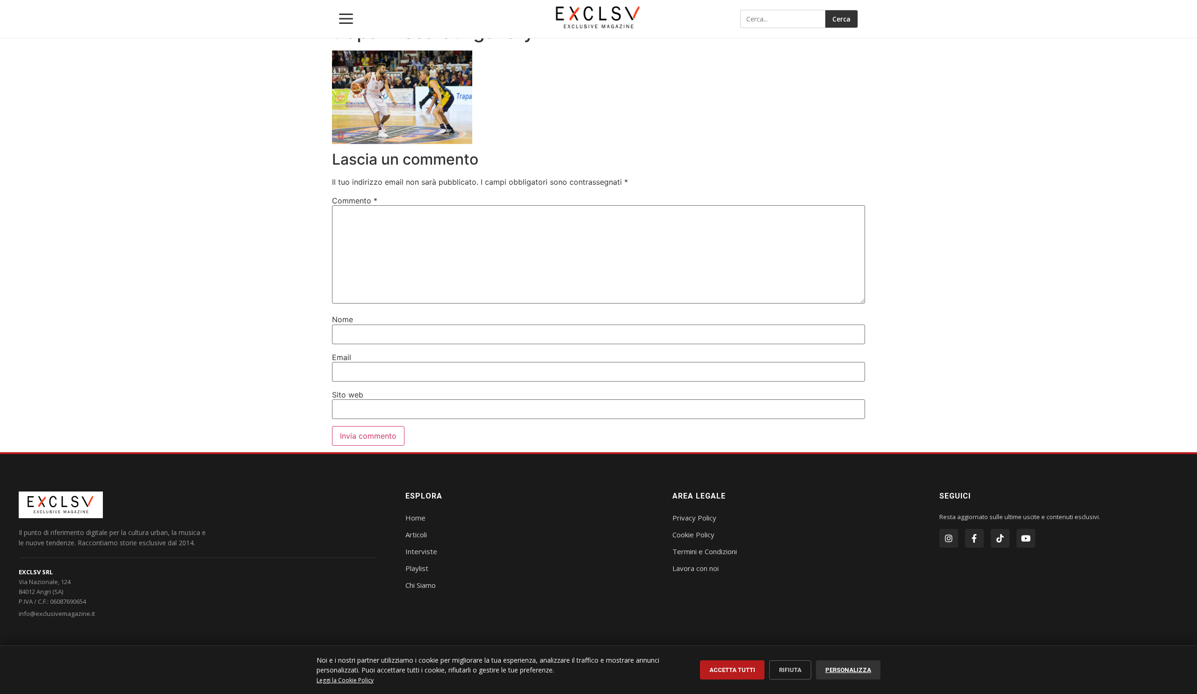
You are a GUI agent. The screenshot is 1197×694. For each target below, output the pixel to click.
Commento (354, 200)
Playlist (416, 568)
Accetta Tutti (732, 669)
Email (341, 357)
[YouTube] (1026, 538)
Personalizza (848, 669)
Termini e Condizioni (704, 551)
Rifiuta (790, 669)
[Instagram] (948, 538)
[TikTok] (1000, 538)
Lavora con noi (695, 568)
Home (415, 517)
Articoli (416, 534)
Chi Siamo (420, 585)
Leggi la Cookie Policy (345, 680)
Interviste (421, 551)
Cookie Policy (693, 534)
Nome (342, 319)
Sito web (347, 394)
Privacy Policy (694, 517)
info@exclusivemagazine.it (57, 613)
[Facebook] (974, 538)
